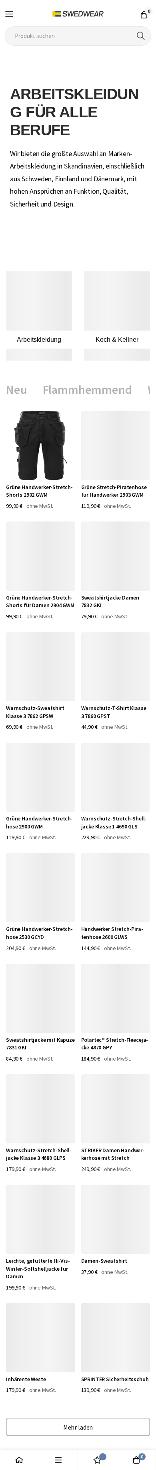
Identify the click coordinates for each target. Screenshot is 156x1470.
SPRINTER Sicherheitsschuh (115, 1379)
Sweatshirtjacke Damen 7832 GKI (110, 601)
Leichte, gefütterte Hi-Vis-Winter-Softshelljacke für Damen (38, 1268)
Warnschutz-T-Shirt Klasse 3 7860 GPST (113, 712)
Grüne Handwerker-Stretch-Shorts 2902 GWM (39, 491)
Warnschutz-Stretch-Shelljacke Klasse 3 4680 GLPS (39, 1154)
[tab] (16, 390)
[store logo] (78, 14)
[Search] (140, 36)
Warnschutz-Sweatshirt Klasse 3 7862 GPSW (35, 712)
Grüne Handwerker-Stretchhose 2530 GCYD (39, 933)
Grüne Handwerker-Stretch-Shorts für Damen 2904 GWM (40, 601)
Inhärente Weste (26, 1379)
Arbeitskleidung (39, 339)
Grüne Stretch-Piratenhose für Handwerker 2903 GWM (114, 491)
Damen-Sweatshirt (104, 1260)
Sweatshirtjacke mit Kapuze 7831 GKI (40, 1043)
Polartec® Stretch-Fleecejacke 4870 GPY (114, 1043)
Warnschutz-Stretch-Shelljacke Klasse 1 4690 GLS (114, 822)
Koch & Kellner (117, 339)
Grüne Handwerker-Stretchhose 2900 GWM (39, 822)
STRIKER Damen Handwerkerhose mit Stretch (113, 1154)
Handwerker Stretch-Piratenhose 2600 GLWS (112, 933)
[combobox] (78, 36)
